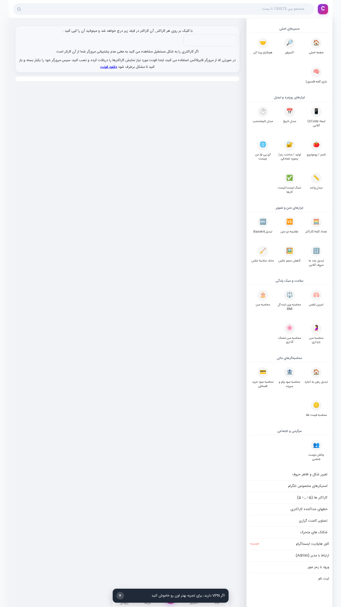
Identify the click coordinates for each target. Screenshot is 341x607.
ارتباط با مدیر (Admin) (312, 556)
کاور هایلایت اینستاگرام (289, 544)
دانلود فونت (108, 67)
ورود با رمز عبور (318, 567)
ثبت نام (323, 579)
